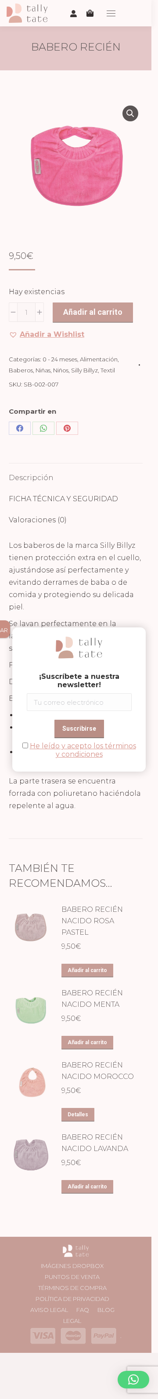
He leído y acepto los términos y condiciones (83, 750)
